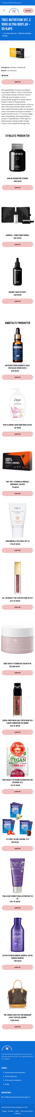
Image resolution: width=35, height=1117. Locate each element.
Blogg (7, 1084)
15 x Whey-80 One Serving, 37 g (17, 839)
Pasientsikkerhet (11, 1076)
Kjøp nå (17, 82)
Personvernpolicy (27, 1111)
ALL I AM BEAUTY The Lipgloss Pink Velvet (17, 598)
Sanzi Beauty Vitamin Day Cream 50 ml (17, 663)
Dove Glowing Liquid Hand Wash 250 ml (17, 425)
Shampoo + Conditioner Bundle (17, 235)
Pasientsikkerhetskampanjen (15, 1072)
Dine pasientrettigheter (13, 1080)
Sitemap (17, 1113)
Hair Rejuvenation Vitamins (17, 178)
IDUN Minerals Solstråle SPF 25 (17, 541)
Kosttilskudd (21, 67)
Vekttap (13, 67)
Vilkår (17, 1111)
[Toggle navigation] (3, 10)
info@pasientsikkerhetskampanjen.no (12, 3)
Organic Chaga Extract (17, 292)
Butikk (28, 11)
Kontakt (11, 1111)
